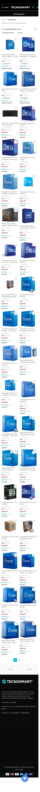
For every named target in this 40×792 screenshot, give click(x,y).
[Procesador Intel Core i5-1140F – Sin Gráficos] (10, 318)
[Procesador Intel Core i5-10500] (28, 250)
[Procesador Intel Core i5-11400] (28, 284)
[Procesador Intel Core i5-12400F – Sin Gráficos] (10, 385)
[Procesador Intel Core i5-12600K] (28, 388)
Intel (20, 33)
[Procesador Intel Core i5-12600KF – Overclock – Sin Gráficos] (10, 423)
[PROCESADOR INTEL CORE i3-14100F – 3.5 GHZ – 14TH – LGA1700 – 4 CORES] (10, 44)
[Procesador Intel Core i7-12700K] (28, 594)
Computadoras (6, 127)
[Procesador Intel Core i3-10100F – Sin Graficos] (10, 147)
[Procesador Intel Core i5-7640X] (10, 492)
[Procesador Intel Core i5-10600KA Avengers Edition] (10, 284)
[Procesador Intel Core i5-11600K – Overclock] (28, 318)
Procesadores (6, 59)
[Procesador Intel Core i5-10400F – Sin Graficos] (10, 250)
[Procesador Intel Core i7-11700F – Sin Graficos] (28, 560)
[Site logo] (20, 7)
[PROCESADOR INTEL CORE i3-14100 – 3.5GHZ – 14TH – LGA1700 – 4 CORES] (28, 215)
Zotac (11, 669)
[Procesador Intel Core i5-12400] (10, 352)
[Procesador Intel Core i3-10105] (28, 147)
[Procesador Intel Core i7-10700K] (10, 526)
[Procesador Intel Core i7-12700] (10, 78)
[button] (7, 68)
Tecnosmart (14, 767)
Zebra (29, 669)
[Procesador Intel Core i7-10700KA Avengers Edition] (28, 526)
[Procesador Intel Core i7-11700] (10, 560)
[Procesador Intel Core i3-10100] (28, 113)
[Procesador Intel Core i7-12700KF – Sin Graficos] (28, 78)
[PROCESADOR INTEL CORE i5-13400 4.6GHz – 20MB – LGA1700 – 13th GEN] (28, 423)
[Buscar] (33, 7)
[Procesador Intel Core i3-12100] (28, 181)
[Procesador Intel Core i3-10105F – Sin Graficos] (10, 181)
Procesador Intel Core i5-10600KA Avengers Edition (9, 296)
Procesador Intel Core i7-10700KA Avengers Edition (28, 538)
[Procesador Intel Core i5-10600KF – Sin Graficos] (28, 44)
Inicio (4, 20)
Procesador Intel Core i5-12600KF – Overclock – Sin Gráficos (10, 435)
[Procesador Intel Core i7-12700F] (10, 594)
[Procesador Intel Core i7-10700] (28, 492)
